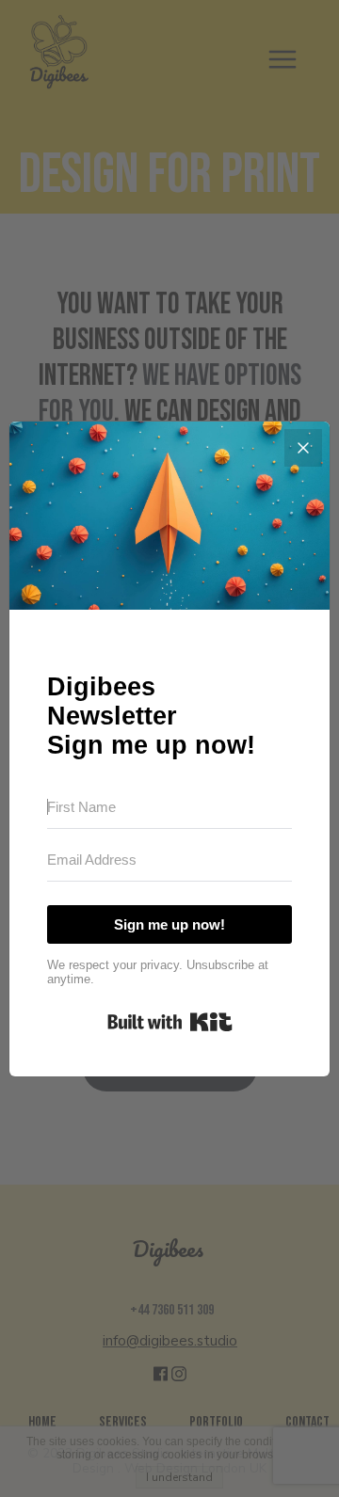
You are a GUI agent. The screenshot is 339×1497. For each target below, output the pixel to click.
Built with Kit (170, 1022)
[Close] (303, 448)
